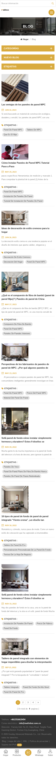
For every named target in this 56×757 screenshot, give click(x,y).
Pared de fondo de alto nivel (36, 687)
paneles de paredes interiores (17, 333)
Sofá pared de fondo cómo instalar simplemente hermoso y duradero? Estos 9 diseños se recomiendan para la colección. (26, 440)
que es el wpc (10, 134)
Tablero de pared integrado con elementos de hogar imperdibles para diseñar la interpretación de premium (26, 660)
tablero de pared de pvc (15, 545)
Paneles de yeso (11, 467)
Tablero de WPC (34, 130)
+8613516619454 (18, 719)
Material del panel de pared (16, 398)
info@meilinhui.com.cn (30, 723)
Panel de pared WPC (13, 130)
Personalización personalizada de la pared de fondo (27, 550)
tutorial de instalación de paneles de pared (23, 201)
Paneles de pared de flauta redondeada (22, 476)
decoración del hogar (13, 262)
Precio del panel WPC (36, 393)
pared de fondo (11, 628)
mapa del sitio (14, 741)
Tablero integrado (11, 687)
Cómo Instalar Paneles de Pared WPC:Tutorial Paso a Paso (25, 165)
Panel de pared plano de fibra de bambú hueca (25, 471)
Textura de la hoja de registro (17, 554)
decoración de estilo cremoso (17, 257)
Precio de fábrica (44, 623)
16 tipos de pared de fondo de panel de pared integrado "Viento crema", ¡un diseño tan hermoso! (24, 518)
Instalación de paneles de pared (18, 623)
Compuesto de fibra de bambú (17, 324)
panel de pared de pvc (14, 692)
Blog (4, 741)
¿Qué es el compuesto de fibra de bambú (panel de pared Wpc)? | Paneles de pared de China (27, 297)
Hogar (26, 39)
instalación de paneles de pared (18, 196)
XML (25, 741)
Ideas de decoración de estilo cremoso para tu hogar (25, 230)
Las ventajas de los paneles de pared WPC (23, 104)
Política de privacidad (39, 741)
